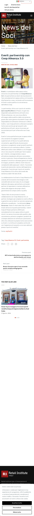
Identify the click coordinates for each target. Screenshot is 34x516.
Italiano (21, 1)
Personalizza (17, 507)
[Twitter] (12, 244)
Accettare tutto (17, 503)
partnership (25, 240)
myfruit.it (9, 231)
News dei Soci (5, 64)
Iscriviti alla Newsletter (12, 7)
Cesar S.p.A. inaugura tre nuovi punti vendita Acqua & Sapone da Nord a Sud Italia (15, 309)
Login (6, 5)
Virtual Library (9, 10)
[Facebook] (8, 244)
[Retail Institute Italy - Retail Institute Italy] (11, 16)
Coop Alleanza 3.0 (10, 240)
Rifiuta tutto (17, 512)
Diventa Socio (15, 5)
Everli (18, 240)
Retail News (14, 64)
